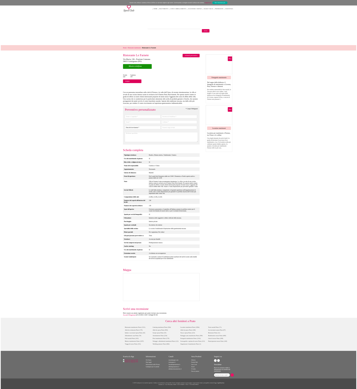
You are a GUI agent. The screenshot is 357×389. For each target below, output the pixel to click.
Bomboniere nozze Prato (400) (217, 335)
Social (192, 366)
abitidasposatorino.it (174, 366)
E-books (193, 369)
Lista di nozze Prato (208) (215, 338)
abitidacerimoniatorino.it (175, 369)
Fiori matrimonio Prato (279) (161, 338)
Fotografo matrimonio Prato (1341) (190, 338)
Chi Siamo (148, 360)
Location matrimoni (219, 128)
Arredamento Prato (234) (160, 335)
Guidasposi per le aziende (152, 366)
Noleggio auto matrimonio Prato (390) (191, 335)
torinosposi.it (172, 362)
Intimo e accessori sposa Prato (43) (135, 333)
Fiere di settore (195, 371)
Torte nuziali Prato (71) (215, 327)
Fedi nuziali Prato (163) (132, 338)
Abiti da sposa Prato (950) (160, 330)
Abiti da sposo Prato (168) (188, 330)
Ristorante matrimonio (134, 48)
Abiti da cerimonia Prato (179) (134, 330)
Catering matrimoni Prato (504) (162, 327)
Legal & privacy (220, 383)
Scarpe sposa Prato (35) (159, 333)
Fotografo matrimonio (219, 77)
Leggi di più (208, 2)
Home (125, 48)
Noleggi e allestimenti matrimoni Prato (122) (165, 341)
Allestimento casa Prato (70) (133, 335)
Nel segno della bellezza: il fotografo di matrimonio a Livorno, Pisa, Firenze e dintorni (219, 84)
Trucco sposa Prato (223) (187, 333)
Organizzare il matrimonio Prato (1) (190, 344)
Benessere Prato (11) (214, 333)
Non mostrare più (220, 2)
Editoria (193, 360)
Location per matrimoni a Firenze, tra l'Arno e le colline (218, 134)
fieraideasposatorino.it (174, 364)
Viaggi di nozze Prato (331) (133, 344)
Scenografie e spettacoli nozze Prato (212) (192, 341)
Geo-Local (194, 364)
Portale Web (194, 362)
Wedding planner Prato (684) (161, 344)
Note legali (149, 362)
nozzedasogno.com (173, 360)
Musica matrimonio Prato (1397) (134, 341)
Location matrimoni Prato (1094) (189, 327)
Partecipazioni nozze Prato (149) (217, 341)
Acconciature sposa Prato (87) (217, 330)
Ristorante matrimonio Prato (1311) (135, 327)
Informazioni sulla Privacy (153, 364)
